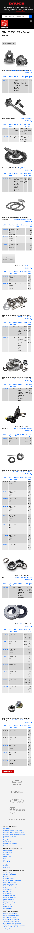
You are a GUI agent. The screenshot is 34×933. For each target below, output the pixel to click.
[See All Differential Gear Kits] (15, 293)
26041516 (5, 276)
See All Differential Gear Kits (23, 317)
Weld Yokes (6, 867)
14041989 (5, 229)
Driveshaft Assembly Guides (11, 915)
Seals (4, 858)
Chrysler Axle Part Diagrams (11, 919)
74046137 (5, 327)
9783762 (5, 544)
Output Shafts (7, 840)
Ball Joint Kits (7, 891)
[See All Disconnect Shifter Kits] (15, 355)
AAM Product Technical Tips (11, 927)
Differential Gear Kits (9, 895)
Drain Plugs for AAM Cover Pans (12, 923)
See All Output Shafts (26, 118)
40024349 (5, 656)
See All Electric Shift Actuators (23, 428)
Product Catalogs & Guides (10, 913)
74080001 (5, 389)
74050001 (5, 587)
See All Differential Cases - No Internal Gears (19, 70)
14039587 (5, 634)
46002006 (5, 679)
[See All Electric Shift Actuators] (15, 405)
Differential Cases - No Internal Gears (13, 832)
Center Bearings (7, 852)
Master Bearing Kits (8, 899)
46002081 (5, 760)
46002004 (5, 244)
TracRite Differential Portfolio (11, 921)
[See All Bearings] (8, 254)
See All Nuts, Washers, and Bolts (22, 472)
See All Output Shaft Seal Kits (23, 577)
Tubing (5, 864)
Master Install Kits (8, 901)
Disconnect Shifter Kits (9, 897)
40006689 (5, 641)
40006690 (5, 649)
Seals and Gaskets (8, 886)
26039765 (5, 129)
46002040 (5, 752)
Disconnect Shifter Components (12, 880)
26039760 (5, 178)
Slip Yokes (6, 860)
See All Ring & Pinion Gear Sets (22, 168)
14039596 (5, 80)
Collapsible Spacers (8, 878)
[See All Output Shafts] (15, 97)
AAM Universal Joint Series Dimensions (14, 925)
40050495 (5, 671)
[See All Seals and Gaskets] (15, 602)
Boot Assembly (7, 850)
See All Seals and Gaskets (24, 624)
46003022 (5, 438)
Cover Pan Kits (7, 893)
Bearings (5, 876)
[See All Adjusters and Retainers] (15, 196)
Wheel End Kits (7, 906)
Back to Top (28, 72)
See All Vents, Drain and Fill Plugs (22, 720)
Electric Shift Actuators (9, 882)
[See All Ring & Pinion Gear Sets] (15, 146)
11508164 (5, 498)
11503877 (5, 491)
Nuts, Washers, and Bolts (10, 884)
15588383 (5, 745)
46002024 (5, 686)
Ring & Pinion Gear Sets (10, 843)
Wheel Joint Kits (7, 908)
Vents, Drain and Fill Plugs (10, 888)
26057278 (5, 237)
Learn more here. (20, 11)
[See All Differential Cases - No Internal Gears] (15, 49)
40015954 (5, 136)
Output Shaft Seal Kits (9, 903)
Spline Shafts (7, 862)
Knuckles (5, 838)
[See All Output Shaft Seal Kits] (15, 554)
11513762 (5, 506)
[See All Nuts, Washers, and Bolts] (15, 448)
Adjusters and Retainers (9, 874)
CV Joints (6, 854)
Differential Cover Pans (9, 836)
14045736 (5, 515)
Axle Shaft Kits (7, 889)
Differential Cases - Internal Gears (12, 830)
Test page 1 (6, 929)
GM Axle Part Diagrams (9, 917)
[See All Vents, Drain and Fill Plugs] (15, 696)
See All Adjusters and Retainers (23, 219)
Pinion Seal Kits (7, 905)
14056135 (5, 524)
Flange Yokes (7, 856)
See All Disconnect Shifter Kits (23, 379)
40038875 (5, 664)
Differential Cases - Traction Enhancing (14, 834)
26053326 (5, 283)
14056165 (5, 535)
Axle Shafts (6, 828)
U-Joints (5, 845)
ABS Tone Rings (7, 873)
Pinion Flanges (7, 841)
